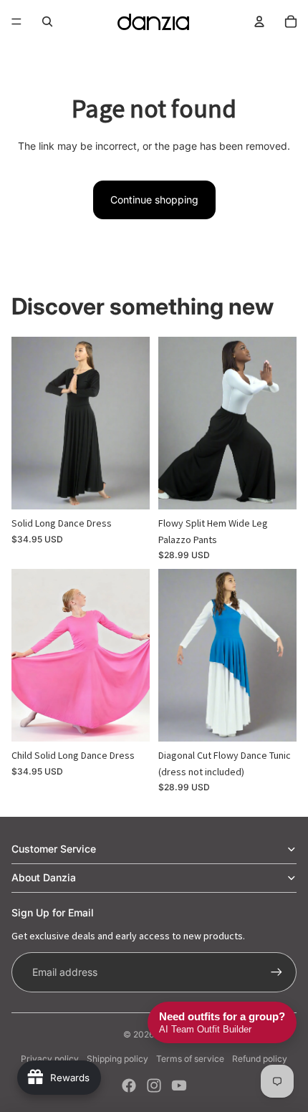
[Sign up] (276, 972)
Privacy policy (50, 1058)
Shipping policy (117, 1058)
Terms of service (190, 1058)
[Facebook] (129, 1085)
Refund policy (259, 1058)
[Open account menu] (259, 21)
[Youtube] (179, 1085)
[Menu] (16, 21)
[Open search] (47, 21)
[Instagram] (154, 1085)
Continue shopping (154, 199)
